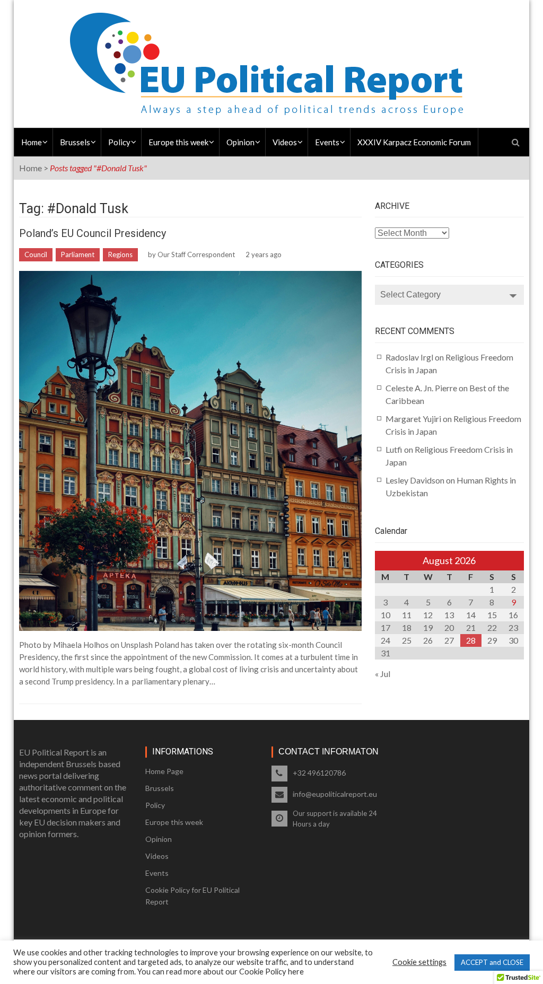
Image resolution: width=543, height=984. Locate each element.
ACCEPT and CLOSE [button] (492, 962)
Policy (119, 142)
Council (35, 254)
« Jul (382, 674)
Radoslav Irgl (409, 357)
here (296, 971)
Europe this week (178, 142)
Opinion (240, 142)
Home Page (164, 771)
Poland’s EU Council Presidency (92, 233)
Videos (285, 142)
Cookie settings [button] (419, 962)
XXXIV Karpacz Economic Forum (414, 142)
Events (327, 142)
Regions (120, 254)
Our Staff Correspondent (196, 254)
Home (31, 142)
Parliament (77, 254)
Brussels (75, 142)
